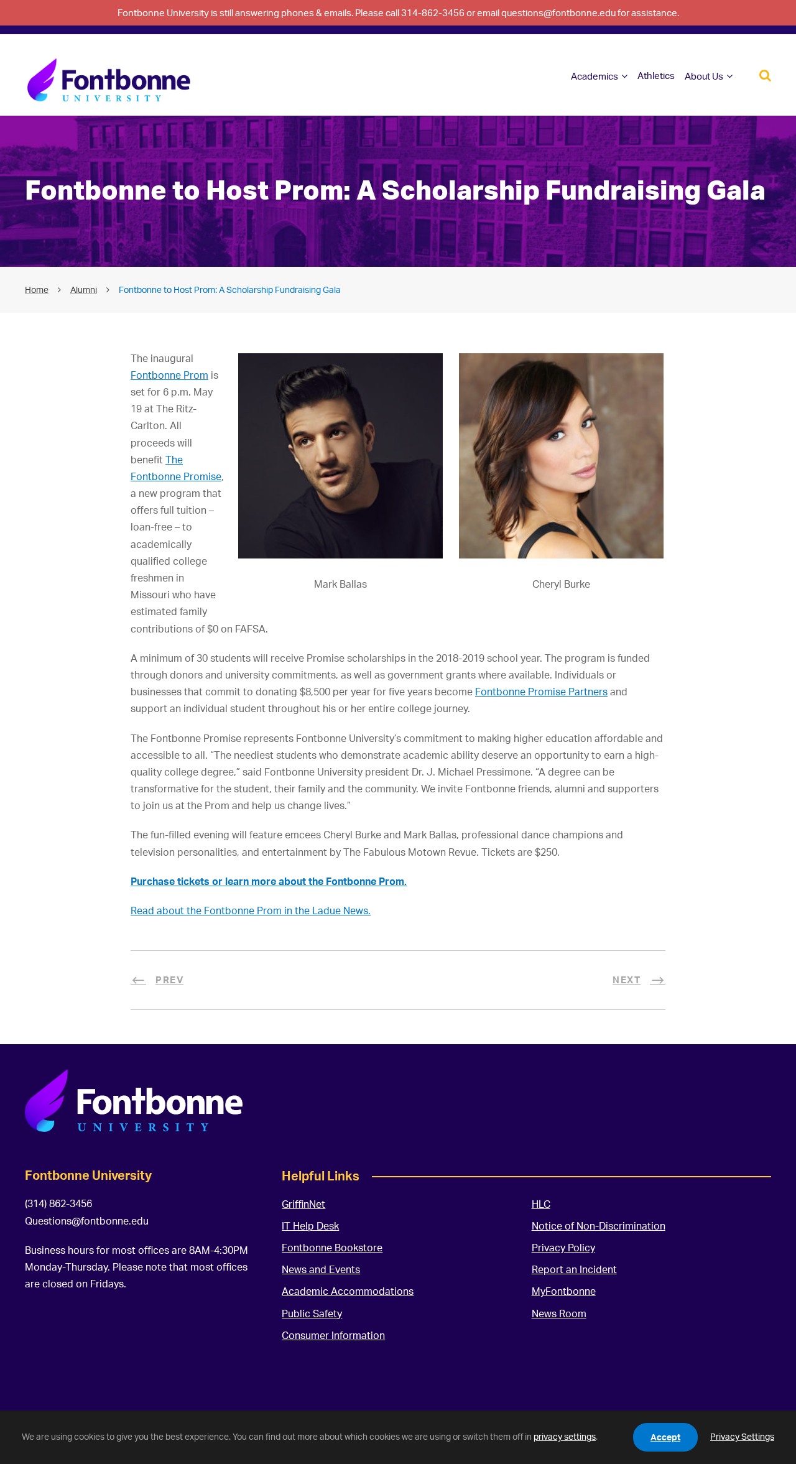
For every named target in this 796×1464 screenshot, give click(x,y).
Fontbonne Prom (169, 375)
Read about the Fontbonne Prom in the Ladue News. (251, 910)
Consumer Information (333, 1335)
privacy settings (565, 1436)
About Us (704, 76)
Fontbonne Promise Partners (541, 691)
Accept (665, 1437)
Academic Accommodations (348, 1291)
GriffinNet (303, 1204)
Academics (594, 76)
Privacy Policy (563, 1247)
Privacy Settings (742, 1436)
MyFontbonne (564, 1291)
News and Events (321, 1269)
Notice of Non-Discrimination (598, 1226)
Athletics (656, 75)
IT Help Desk (310, 1226)
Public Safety (312, 1313)
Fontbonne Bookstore (332, 1247)
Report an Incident (574, 1269)
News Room (559, 1313)
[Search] (765, 74)
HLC (541, 1204)
